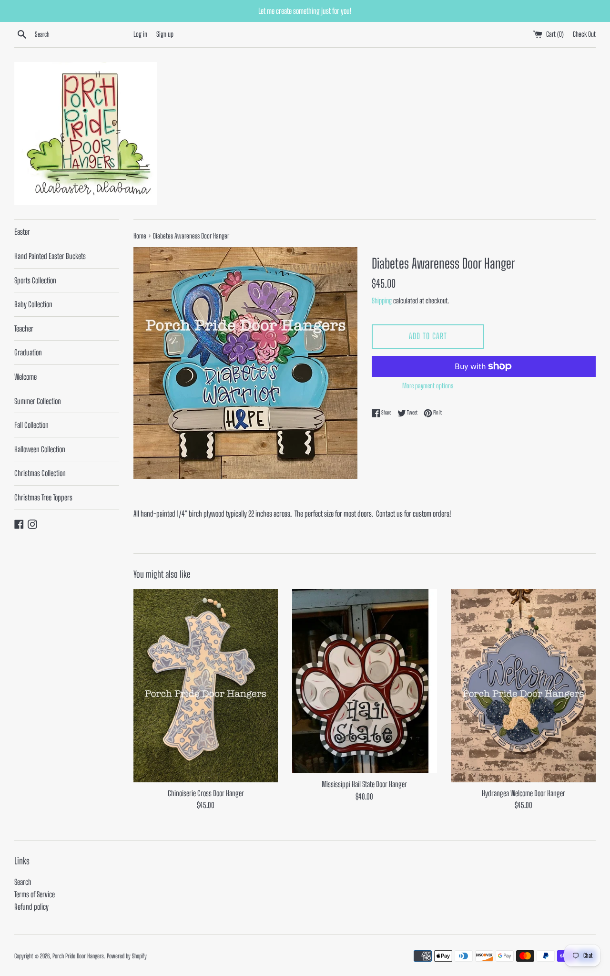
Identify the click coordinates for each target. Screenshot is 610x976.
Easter (22, 231)
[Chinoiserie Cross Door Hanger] (205, 685)
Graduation (28, 352)
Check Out (584, 34)
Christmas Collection (40, 473)
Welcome (25, 376)
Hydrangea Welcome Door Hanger (523, 793)
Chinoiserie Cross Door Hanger (206, 793)
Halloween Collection (39, 449)
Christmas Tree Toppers (43, 497)
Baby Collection (33, 304)
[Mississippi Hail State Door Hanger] (364, 681)
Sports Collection (35, 280)
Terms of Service (34, 894)
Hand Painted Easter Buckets (50, 255)
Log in (140, 34)
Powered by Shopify (127, 956)
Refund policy (31, 906)
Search (22, 881)
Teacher (23, 328)
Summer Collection (37, 400)
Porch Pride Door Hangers (78, 956)
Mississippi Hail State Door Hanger (364, 784)
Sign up (164, 34)
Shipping (382, 300)
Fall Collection (31, 424)
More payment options (427, 386)
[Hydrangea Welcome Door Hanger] (523, 685)
